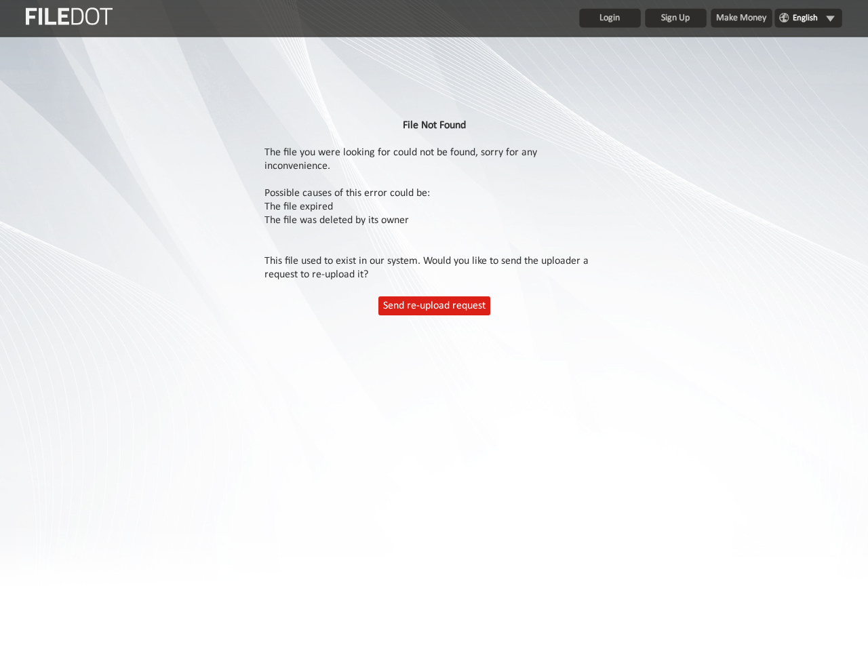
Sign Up (675, 18)
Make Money (741, 18)
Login (609, 18)
